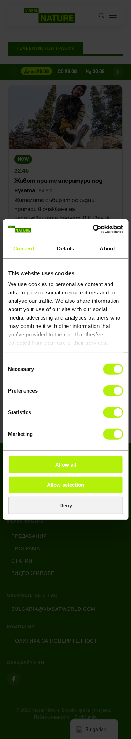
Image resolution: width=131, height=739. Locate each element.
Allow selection (65, 485)
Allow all (65, 464)
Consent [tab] (23, 248)
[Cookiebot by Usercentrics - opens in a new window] (93, 229)
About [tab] (107, 248)
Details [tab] (65, 248)
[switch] (113, 390)
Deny (65, 505)
